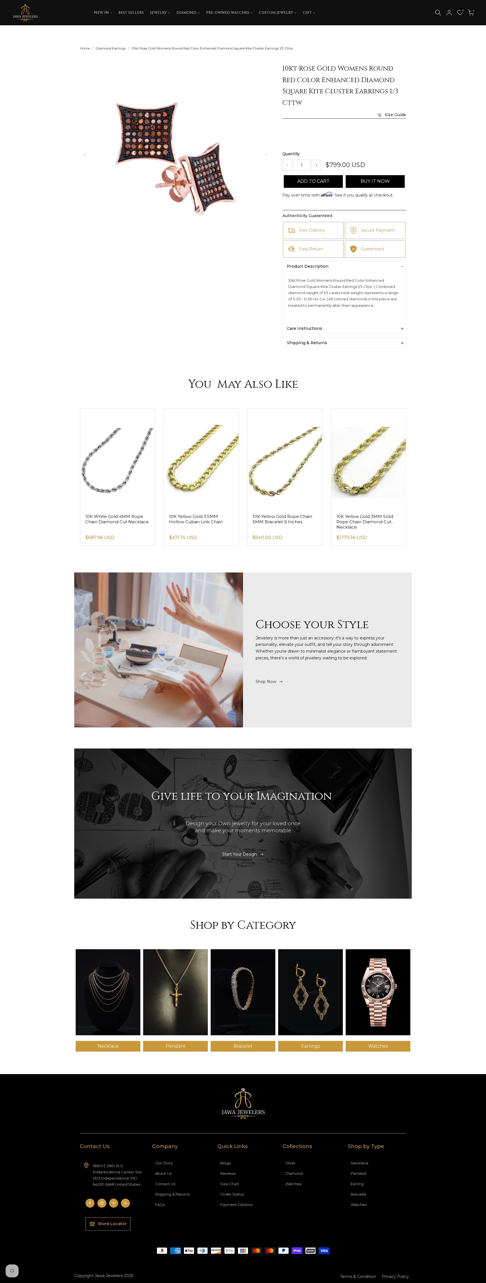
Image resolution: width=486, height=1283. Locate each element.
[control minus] (287, 165)
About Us (163, 1173)
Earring (357, 1183)
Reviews (227, 1173)
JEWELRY (158, 12)
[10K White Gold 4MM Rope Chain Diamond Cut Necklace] (201, 459)
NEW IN (101, 12)
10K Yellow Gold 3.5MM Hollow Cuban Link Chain (279, 519)
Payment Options (236, 1204)
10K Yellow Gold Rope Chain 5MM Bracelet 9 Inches (366, 519)
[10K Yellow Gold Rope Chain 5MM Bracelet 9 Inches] (368, 459)
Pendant (358, 1173)
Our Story (164, 1163)
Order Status (232, 1194)
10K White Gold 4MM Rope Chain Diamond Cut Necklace (201, 519)
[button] (266, 154)
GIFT (307, 12)
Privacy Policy (395, 1276)
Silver (290, 1163)
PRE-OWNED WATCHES (227, 12)
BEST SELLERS (131, 12)
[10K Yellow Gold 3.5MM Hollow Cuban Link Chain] (285, 459)
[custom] (90, 1203)
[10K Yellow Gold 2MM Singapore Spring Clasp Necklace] (117, 459)
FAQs (160, 1204)
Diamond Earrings (111, 48)
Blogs (225, 1163)
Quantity (291, 153)
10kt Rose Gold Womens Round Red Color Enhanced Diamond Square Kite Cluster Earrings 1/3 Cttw (212, 48)
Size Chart (229, 1183)
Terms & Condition (358, 1276)
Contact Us (165, 1183)
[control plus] (316, 165)
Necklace (359, 1163)
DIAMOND (186, 12)
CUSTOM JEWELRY (276, 12)
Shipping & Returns (172, 1194)
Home (85, 48)
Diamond (294, 1173)
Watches (293, 1183)
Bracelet (358, 1194)
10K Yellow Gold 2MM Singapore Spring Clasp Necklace (110, 522)
